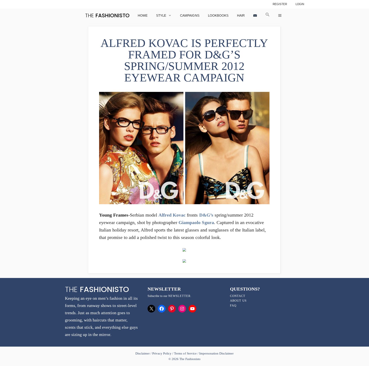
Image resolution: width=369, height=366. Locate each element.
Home (143, 15)
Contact (237, 296)
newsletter (179, 296)
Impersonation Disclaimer (216, 353)
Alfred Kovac (172, 215)
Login (300, 4)
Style (161, 15)
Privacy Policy (161, 353)
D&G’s (206, 215)
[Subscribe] (255, 15)
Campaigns (189, 15)
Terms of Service (185, 353)
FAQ (233, 305)
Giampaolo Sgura (196, 222)
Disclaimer (143, 353)
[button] (267, 15)
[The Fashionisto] (107, 15)
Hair (241, 15)
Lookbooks (218, 15)
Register (280, 4)
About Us (238, 300)
